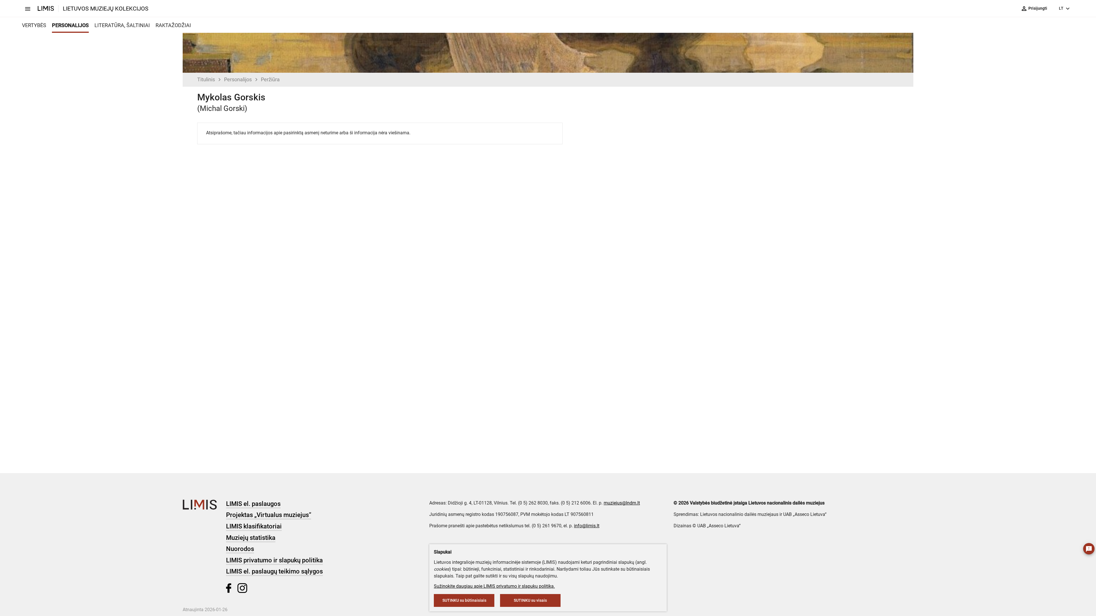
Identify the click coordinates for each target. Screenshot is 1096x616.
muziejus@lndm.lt (622, 503)
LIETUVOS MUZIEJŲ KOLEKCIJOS (105, 8)
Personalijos (238, 79)
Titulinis (206, 79)
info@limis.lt (586, 525)
